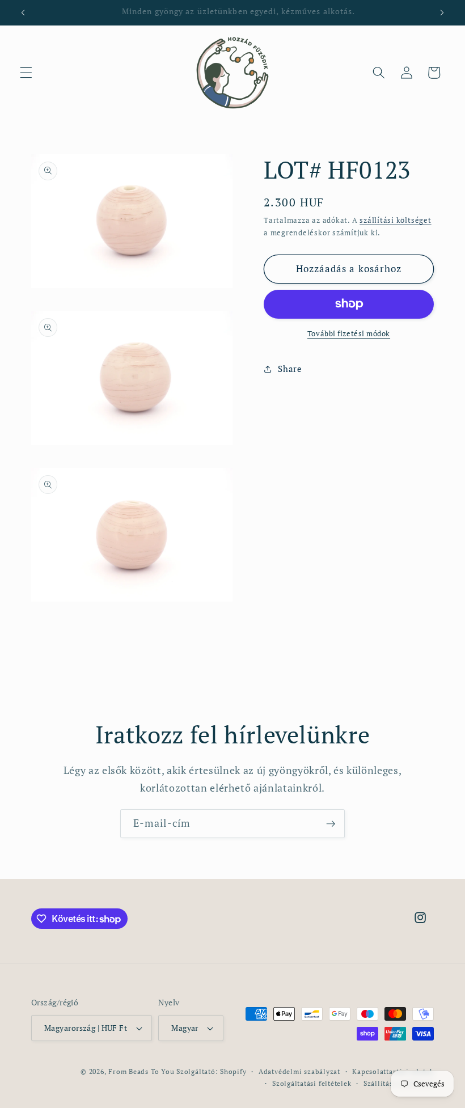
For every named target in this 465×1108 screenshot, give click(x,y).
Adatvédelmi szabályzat (299, 1071)
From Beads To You (141, 1071)
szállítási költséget (395, 220)
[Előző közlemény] (23, 12)
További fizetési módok (348, 333)
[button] (26, 72)
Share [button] (290, 368)
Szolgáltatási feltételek (311, 1083)
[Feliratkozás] (330, 824)
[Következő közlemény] (441, 12)
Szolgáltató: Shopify (211, 1071)
